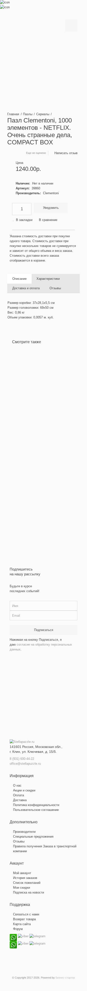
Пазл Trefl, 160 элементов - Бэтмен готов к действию (72, 387)
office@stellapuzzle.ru (25, 763)
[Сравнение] (19, 457)
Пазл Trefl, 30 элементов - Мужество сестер (56, 387)
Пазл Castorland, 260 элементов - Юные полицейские (27, 387)
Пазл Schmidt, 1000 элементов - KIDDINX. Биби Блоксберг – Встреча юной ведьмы (41, 397)
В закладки (24, 220)
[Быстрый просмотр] (19, 464)
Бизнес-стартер (65, 977)
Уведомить (51, 208)
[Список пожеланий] (19, 450)
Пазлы (27, 114)
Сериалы (42, 114)
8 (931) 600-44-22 (22, 759)
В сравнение (48, 220)
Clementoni (51, 193)
